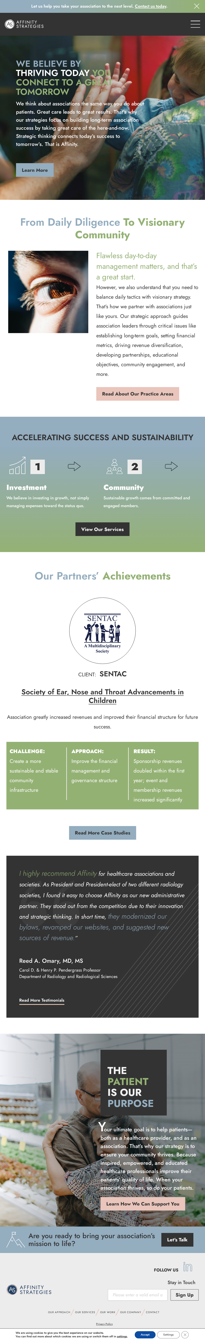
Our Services (85, 1312)
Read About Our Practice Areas (137, 393)
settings (122, 1336)
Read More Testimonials (41, 1000)
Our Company (130, 1312)
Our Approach (59, 1312)
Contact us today (150, 6)
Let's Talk (177, 1239)
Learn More (35, 170)
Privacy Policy (104, 1324)
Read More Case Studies (102, 832)
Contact (152, 1312)
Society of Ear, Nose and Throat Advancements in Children (102, 696)
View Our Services (102, 529)
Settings (168, 1335)
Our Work (107, 1312)
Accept (145, 1335)
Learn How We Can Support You (142, 1203)
